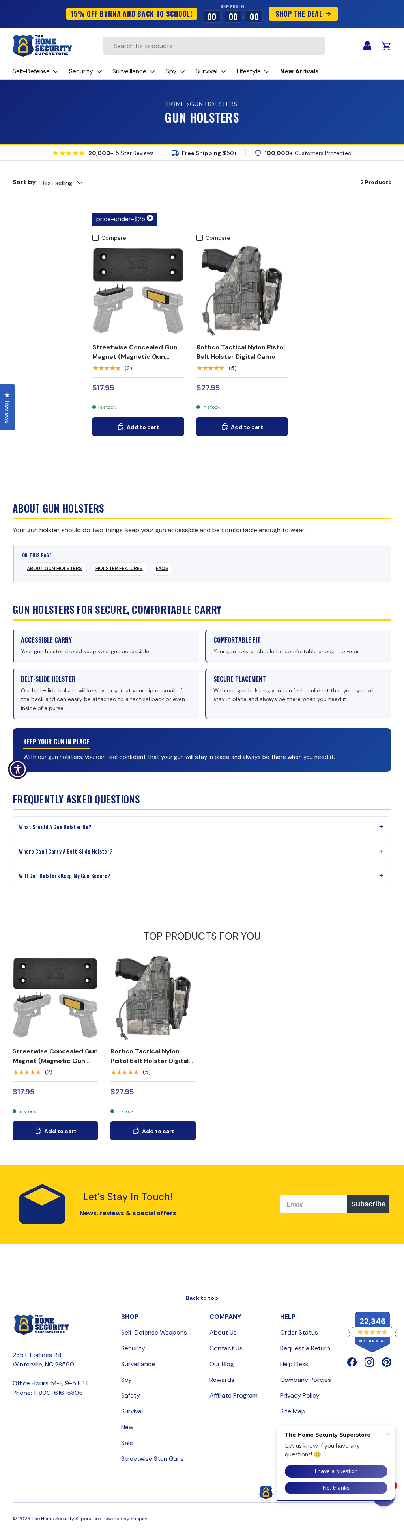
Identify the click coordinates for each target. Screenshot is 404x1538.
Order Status (299, 1332)
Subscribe (368, 1204)
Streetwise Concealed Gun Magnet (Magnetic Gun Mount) (135, 356)
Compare (113, 237)
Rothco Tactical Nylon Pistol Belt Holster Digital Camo (240, 352)
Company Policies (305, 1380)
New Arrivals (299, 71)
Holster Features (119, 568)
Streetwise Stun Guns (152, 1458)
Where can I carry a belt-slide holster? (65, 851)
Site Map (292, 1411)
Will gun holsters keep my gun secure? (64, 875)
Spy (126, 1380)
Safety (130, 1395)
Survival (132, 1411)
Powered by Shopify (125, 1519)
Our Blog (221, 1364)
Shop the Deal (298, 13)
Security (133, 1348)
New (127, 1427)
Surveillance (138, 1364)
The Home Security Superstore (66, 1519)
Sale (127, 1443)
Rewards (221, 1380)
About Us (223, 1332)
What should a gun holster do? (55, 826)
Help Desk (294, 1364)
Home (175, 104)
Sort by (24, 182)
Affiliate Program (233, 1395)
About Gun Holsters (54, 568)
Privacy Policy (300, 1395)
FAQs (162, 568)
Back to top (202, 1297)
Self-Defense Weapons (154, 1332)
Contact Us (226, 1348)
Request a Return (305, 1348)
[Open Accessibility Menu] (18, 769)
